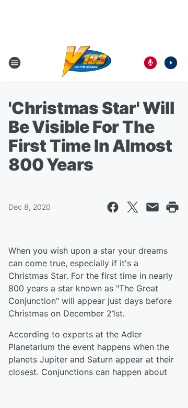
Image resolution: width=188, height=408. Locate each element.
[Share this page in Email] (152, 207)
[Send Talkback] (150, 62)
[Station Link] (87, 63)
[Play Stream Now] (170, 62)
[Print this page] (172, 207)
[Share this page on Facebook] (112, 207)
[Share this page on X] (132, 207)
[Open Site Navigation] (14, 62)
